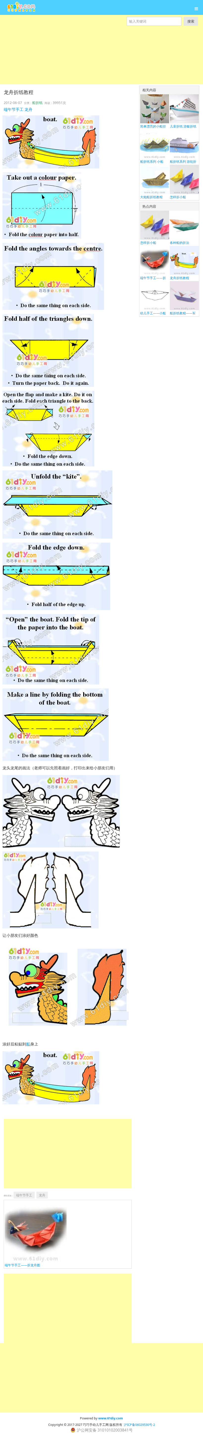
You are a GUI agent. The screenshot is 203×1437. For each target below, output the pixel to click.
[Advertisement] (101, 60)
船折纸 (37, 102)
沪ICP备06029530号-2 (139, 1424)
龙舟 (28, 109)
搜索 (190, 21)
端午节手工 (14, 109)
